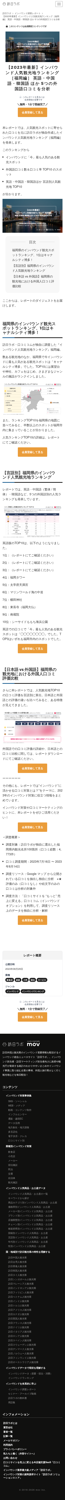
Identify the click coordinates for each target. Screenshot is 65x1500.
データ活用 (14, 1123)
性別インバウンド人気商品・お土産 (27, 1246)
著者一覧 (8, 1431)
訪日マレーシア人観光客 (21, 1283)
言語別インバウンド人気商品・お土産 (28, 1237)
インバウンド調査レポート (22, 1389)
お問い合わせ (10, 1457)
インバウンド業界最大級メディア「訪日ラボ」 (27, 1469)
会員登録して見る (32, 112)
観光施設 (13, 1182)
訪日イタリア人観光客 (20, 1331)
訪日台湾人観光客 (17, 1261)
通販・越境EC (15, 1118)
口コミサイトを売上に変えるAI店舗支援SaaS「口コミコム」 (31, 1463)
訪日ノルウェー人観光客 (21, 1353)
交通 (10, 1173)
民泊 (10, 1169)
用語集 (11, 1402)
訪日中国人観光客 (17, 1257)
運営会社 (8, 1427)
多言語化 (13, 1131)
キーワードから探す (18, 1198)
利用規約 (8, 1444)
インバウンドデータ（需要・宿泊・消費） (30, 1373)
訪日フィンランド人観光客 (22, 1357)
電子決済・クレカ (17, 1136)
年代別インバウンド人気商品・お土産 (28, 1241)
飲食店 (11, 1151)
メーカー (13, 1160)
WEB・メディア (16, 1105)
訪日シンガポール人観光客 (22, 1279)
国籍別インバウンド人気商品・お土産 (28, 1233)
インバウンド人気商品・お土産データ (26, 1188)
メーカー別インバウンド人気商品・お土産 (30, 1211)
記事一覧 (8, 1436)
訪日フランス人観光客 (20, 1322)
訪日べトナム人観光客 (20, 1296)
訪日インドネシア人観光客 (22, 1288)
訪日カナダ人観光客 (18, 1314)
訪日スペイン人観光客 (20, 1340)
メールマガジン (11, 1440)
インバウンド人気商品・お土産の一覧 (28, 1193)
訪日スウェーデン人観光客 (22, 1344)
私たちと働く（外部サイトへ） (19, 1453)
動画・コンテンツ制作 (20, 1110)
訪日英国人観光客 (17, 1318)
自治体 (11, 1178)
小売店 (11, 1156)
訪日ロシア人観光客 (18, 1336)
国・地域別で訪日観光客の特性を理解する (28, 1251)
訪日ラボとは (10, 1423)
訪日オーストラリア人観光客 (23, 1362)
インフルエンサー (17, 1114)
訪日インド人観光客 (18, 1301)
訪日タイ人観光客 (17, 1274)
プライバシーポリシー (15, 1449)
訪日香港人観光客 (17, 1266)
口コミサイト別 (16, 1140)
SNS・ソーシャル (17, 1101)
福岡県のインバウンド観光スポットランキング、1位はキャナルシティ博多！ (33, 255)
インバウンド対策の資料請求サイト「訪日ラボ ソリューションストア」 (31, 1476)
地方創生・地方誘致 (18, 1127)
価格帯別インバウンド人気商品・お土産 (29, 1206)
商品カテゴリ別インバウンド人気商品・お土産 (32, 1202)
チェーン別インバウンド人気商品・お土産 (30, 1224)
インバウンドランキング (21, 1377)
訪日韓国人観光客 (17, 1270)
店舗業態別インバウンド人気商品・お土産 (30, 1219)
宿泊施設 (13, 1164)
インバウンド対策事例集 (19, 1095)
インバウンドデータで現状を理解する (26, 1367)
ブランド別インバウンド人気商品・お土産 (30, 1215)
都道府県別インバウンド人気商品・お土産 (30, 1228)
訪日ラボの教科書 (17, 1398)
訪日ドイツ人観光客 (18, 1327)
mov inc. (41, 1489)
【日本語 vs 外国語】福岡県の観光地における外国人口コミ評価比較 (33, 281)
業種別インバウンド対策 (19, 1146)
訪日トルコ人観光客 (18, 1305)
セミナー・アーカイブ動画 (22, 1393)
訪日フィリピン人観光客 (21, 1292)
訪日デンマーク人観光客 (21, 1349)
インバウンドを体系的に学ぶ (21, 1383)
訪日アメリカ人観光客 (20, 1309)
